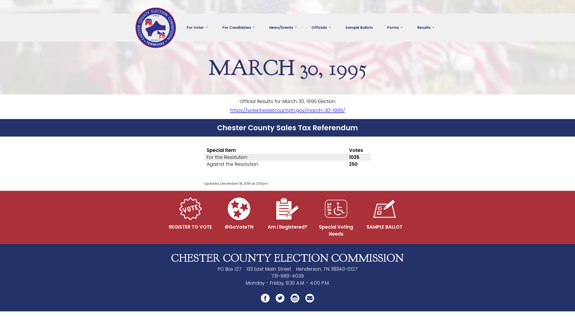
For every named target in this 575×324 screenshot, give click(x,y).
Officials (319, 27)
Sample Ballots (359, 27)
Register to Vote (190, 227)
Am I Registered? (287, 227)
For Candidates (236, 27)
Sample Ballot (384, 227)
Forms (393, 27)
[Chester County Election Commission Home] (155, 27)
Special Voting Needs (336, 230)
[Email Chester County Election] (310, 301)
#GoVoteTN (239, 227)
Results (424, 27)
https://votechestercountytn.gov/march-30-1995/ (287, 110)
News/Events (281, 27)
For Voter (195, 27)
